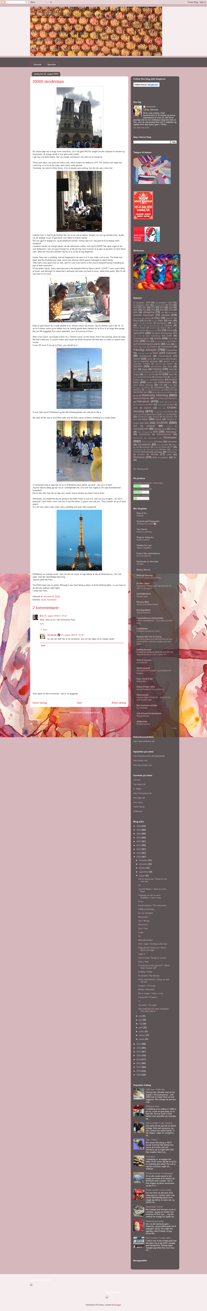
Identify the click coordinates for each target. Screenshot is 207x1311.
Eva (41, 616)
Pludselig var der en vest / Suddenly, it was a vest (149, 896)
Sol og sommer (144, 426)
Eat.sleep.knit (139, 784)
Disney (163, 328)
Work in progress (160, 457)
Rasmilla (173, 414)
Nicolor (162, 402)
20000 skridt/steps (146, 909)
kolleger (136, 380)
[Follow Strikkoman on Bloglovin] (146, 86)
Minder (154, 392)
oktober (142, 868)
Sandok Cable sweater (142, 489)
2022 (144, 310)
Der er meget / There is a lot (150, 993)
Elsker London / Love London (158, 1190)
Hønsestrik (137, 372)
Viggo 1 (141, 954)
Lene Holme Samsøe (143, 385)
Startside (37, 64)
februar (142, 1035)
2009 (156, 305)
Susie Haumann (147, 442)
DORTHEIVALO (144, 594)
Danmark (168, 325)
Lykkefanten (159, 387)
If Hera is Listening (144, 532)
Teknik (164, 447)
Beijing (136, 320)
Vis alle (174, 728)
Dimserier (153, 328)
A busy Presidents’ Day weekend (150, 689)
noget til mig (172, 402)
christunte (52, 635)
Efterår (170, 330)
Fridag (144, 347)
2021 (135, 310)
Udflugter (162, 449)
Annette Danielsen (143, 315)
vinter (169, 454)
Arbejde (165, 315)
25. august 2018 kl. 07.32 (55, 616)
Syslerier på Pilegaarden (148, 521)
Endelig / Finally (145, 972)
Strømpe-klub (138, 438)
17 (139, 1001)
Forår (168, 344)
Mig (134, 392)
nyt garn (170, 404)
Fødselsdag (171, 350)
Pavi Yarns (138, 802)
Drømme (152, 330)
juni (141, 1020)
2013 (139, 1059)
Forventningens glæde (148, 344)
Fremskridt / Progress (147, 997)
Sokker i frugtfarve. (144, 548)
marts (142, 1031)
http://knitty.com (140, 760)
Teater (156, 447)
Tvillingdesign (138, 449)
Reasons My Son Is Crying (149, 637)
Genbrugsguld (143, 668)
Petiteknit (154, 414)
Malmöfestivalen (145, 940)
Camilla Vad (137, 323)
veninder (141, 454)
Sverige (159, 441)
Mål (156, 398)
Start (79, 702)
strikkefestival (144, 434)
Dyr (159, 330)
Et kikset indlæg (143, 724)
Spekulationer (140, 429)
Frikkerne (153, 347)
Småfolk (162, 422)
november (143, 864)
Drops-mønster (139, 330)
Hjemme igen (142, 596)
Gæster (170, 364)
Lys (146, 390)
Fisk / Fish (143, 928)
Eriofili (169, 336)
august (142, 876)
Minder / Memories (146, 989)
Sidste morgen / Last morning (159, 1123)
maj (141, 1024)
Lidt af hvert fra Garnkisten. (149, 713)
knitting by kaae (144, 649)
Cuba (174, 323)
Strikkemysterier (164, 434)
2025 (171, 310)
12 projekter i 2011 (141, 305)
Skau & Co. (142, 513)
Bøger (160, 320)
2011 (139, 1067)
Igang (164, 372)
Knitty (172, 377)
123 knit (136, 780)
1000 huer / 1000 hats (155, 1089)
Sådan (174, 445)
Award (147, 318)
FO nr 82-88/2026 (144, 556)
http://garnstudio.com (142, 765)
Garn (155, 353)
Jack (153, 374)
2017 (144, 307)
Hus (135, 369)
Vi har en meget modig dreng (148, 578)
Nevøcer (143, 401)
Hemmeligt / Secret (154, 1207)
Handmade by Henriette (147, 561)
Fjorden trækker (143, 540)
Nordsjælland (140, 404)
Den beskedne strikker (147, 705)
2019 (162, 307)
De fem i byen (143, 583)
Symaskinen (144, 444)
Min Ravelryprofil (140, 469)
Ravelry (156, 417)
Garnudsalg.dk (165, 356)
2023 (153, 310)
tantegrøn (146, 447)
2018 (153, 307)
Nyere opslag (40, 702)
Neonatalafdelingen (168, 398)
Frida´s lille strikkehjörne (148, 553)
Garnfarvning (145, 356)
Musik (135, 396)
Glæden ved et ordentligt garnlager (155, 360)
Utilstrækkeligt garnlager (151, 452)
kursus (150, 382)
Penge (144, 414)
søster (159, 445)
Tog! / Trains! (151, 1140)
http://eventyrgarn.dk (142, 793)
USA (135, 452)
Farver (171, 338)
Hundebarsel (142, 663)
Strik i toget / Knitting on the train (152, 944)
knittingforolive (161, 377)
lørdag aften (141, 681)
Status (174, 429)
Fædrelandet (166, 347)
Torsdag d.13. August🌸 (146, 524)
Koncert (146, 380)
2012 (139, 1063)
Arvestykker (137, 318)
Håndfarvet (147, 372)
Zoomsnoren (143, 695)
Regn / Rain (143, 962)
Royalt (158, 419)
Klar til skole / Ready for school (152, 958)
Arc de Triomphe (145, 913)
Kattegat (140, 516)
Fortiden (173, 341)
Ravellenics (142, 417)
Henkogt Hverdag (145, 575)
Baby (157, 318)
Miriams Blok (143, 602)
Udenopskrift (150, 449)
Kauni (135, 377)
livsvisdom (136, 387)
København (164, 382)
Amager (171, 312)
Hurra (169, 366)
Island (146, 374)
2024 (162, 310)
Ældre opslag (119, 702)
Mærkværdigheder (141, 398)
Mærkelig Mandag (155, 395)
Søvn (166, 445)
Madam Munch (143, 570)
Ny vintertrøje (142, 708)
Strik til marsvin (144, 660)
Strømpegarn (152, 438)
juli (140, 1016)
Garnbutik (171, 353)
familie (157, 338)
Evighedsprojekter (141, 338)
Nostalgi (160, 404)
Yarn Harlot (142, 529)
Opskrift (147, 408)
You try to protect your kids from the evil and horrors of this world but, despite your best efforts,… (154, 641)
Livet (170, 385)
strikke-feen (142, 721)
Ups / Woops (144, 921)
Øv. (175, 457)
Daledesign (156, 325)
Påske (164, 414)
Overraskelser (159, 412)
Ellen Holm (137, 336)
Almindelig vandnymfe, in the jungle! (148, 483)
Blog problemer (143, 716)
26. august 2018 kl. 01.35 (72, 635)
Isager (136, 374)
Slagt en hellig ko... (146, 537)
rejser (43, 600)
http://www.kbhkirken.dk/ (144, 741)
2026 (135, 312)
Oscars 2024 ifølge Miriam (147, 604)
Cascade (149, 323)
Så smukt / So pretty (147, 1005)
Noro (150, 404)
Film (148, 341)
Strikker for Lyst (144, 545)
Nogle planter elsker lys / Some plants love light (152, 949)
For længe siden (161, 341)
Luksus (147, 387)
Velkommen (172, 452)
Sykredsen (52, 600)
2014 (139, 1055)
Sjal (146, 423)
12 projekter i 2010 (163, 302)
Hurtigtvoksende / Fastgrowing (159, 1173)
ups (172, 449)
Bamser (169, 318)
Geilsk (149, 359)
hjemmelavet (156, 366)
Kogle (140, 932)
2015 (171, 305)
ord (160, 408)
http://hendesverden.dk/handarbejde (149, 756)
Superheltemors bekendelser (150, 618)
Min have (144, 392)
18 (139, 936)
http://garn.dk (139, 798)
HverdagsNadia (144, 610)
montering (163, 392)
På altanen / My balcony (149, 976)
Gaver (136, 358)
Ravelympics (168, 417)
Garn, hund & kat (144, 679)
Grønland (158, 364)
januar (142, 1039)
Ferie (136, 341)
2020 (171, 307)
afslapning (148, 312)
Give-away (160, 359)
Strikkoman (44, 11)
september (144, 872)
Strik (155, 431)
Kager (171, 374)
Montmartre (143, 917)
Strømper (170, 437)
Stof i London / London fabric (158, 1238)
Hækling (157, 369)
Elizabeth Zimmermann (162, 333)
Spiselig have (160, 429)
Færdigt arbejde (145, 349)
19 (139, 885)
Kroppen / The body (146, 986)
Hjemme (137, 366)
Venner (154, 454)
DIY (172, 328)
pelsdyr (135, 414)
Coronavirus (162, 323)
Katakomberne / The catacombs (152, 905)
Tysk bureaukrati (143, 612)
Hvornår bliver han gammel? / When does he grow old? (154, 966)
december (143, 860)
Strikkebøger (171, 432)
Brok (153, 321)
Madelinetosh (155, 390)
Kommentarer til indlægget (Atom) (85, 712)
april (141, 1027)
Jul (160, 374)
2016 (135, 307)
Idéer (156, 372)
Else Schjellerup (153, 336)
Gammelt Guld (143, 353)
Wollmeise (139, 457)
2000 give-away (152, 1106)
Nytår (135, 408)
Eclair (140, 901)
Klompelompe (146, 377)
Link (161, 385)
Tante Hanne (138, 807)
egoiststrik (138, 333)
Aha (162, 312)
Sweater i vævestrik (141, 495)
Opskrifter (51, 64)
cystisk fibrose (143, 325)
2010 (163, 305)
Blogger (117, 1305)
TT (171, 447)
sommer (169, 426)
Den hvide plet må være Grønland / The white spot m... (153, 1010)
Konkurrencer (158, 380)
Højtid (171, 369)
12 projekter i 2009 (141, 302)
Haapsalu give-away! (155, 1221)
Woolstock (142, 924)
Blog (146, 321)
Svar (42, 624)
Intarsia (171, 372)
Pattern (171, 412)
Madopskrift (169, 390)
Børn (170, 320)
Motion (172, 392)
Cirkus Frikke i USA (146, 687)
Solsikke (140, 564)
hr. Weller (137, 789)
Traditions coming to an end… (149, 631)
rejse (135, 419)
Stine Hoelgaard (144, 432)
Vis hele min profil (141, 127)
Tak (137, 447)
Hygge (144, 369)
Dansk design (139, 328)
